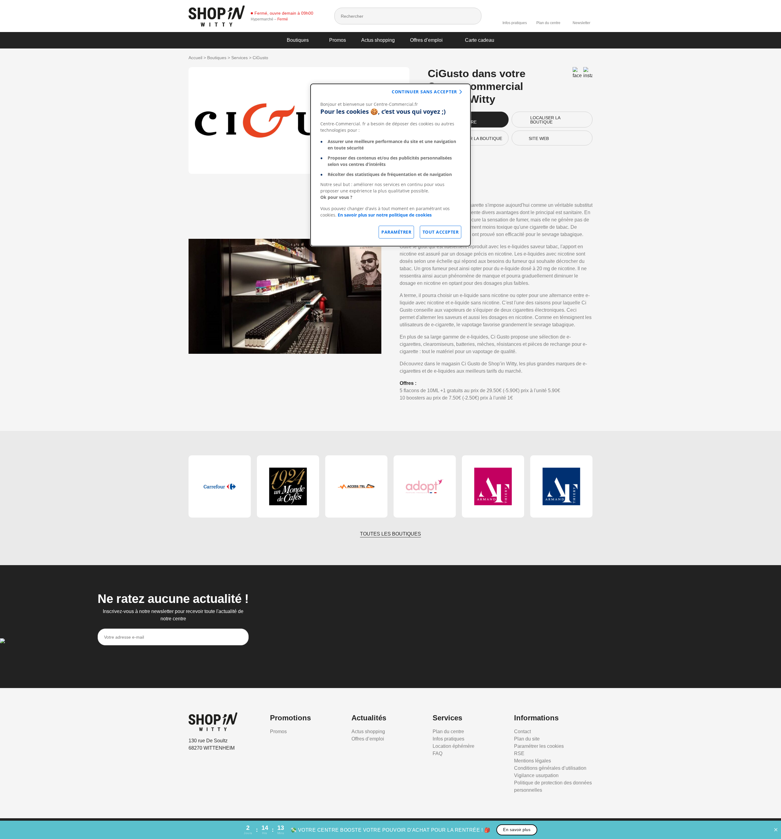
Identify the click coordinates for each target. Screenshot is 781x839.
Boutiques (298, 40)
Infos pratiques (514, 23)
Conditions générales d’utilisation (550, 768)
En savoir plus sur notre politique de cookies (385, 215)
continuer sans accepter (424, 92)
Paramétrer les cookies (539, 746)
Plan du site (527, 738)
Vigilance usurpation (536, 775)
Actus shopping (378, 40)
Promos (337, 40)
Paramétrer (396, 232)
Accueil (195, 57)
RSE (519, 753)
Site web (539, 138)
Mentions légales (532, 760)
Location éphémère (453, 746)
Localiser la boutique (545, 119)
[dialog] (390, 165)
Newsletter (581, 23)
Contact (522, 731)
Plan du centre (548, 23)
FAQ (437, 753)
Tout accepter (441, 232)
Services (239, 57)
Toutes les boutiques (390, 533)
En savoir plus (517, 829)
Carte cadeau (479, 40)
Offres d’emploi (426, 40)
